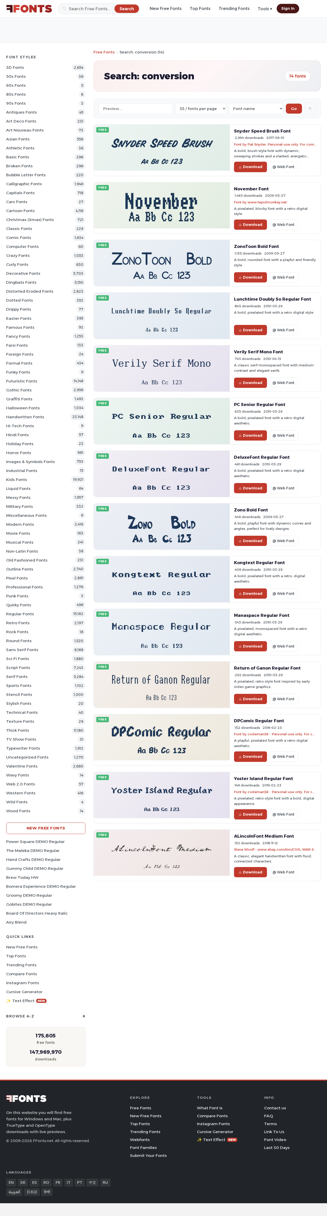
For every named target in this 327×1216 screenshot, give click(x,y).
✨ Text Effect (25, 1000)
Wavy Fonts (17, 775)
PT (79, 1182)
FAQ (268, 1115)
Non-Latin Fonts (22, 551)
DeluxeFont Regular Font (262, 457)
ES (34, 1182)
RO (46, 1182)
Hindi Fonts (17, 434)
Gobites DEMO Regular (29, 904)
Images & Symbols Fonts (30, 461)
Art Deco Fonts (21, 121)
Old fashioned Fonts (27, 560)
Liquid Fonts (18, 488)
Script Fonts (18, 667)
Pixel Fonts (17, 578)
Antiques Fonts (21, 112)
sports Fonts (18, 685)
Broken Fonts (19, 165)
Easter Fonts (18, 318)
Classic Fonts (19, 228)
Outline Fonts (19, 569)
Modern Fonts (20, 524)
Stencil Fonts (19, 694)
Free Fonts (104, 52)
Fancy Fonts (18, 336)
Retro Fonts (18, 622)
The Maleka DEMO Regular (33, 850)
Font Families (143, 1147)
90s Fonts (16, 103)
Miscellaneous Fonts (26, 515)
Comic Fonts (18, 237)
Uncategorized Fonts (27, 757)
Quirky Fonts (18, 604)
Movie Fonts (18, 533)
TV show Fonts (21, 739)
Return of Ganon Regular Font (267, 668)
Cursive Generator (24, 991)
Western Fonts (21, 793)
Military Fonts (19, 506)
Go (294, 108)
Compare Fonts (21, 973)
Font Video (275, 1139)
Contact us (275, 1107)
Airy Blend (16, 922)
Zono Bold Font (251, 509)
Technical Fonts (22, 712)
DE (23, 1182)
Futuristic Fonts (21, 381)
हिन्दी (47, 1192)
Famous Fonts (20, 327)
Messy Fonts (18, 497)
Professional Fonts (24, 587)
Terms (270, 1123)
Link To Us (274, 1131)
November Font (251, 188)
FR (58, 1182)
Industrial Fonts (21, 470)
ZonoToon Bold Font (256, 246)
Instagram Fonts (22, 982)
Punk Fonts (17, 596)
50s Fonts (16, 76)
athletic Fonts (20, 148)
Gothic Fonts (19, 390)
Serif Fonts (17, 676)
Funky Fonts (18, 372)
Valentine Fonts (22, 766)
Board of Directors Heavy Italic (37, 913)
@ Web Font (283, 167)
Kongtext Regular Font (259, 562)
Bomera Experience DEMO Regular (41, 886)
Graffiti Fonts (19, 399)
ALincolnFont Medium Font (264, 836)
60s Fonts (16, 85)
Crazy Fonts (18, 255)
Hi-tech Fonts (20, 425)
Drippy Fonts (18, 309)
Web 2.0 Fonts (20, 784)
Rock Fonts (17, 631)
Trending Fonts (234, 8)
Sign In (288, 8)
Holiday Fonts (19, 443)
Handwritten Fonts (25, 416)
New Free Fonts (166, 8)
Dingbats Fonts (21, 282)
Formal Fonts (19, 363)
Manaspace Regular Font (261, 615)
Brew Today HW (22, 877)
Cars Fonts (16, 201)
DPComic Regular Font (259, 720)
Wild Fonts (17, 801)
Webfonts (140, 1139)
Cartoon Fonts (20, 210)
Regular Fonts (20, 613)
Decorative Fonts (23, 273)
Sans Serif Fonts (22, 649)
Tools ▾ (265, 8)
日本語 (32, 1192)
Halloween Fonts (23, 408)
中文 (92, 1182)
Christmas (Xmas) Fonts (30, 219)
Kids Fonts (16, 479)
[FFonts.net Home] (29, 9)
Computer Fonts (22, 246)
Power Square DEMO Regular (35, 841)
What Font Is (210, 1107)
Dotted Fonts (19, 300)
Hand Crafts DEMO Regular (33, 859)
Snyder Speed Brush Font (262, 131)
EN (11, 1182)
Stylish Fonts (18, 703)
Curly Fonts (17, 264)
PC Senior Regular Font (259, 404)
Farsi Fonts (17, 345)
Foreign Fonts (19, 354)
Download (252, 167)
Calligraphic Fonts (24, 183)
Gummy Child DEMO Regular (34, 868)
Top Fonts (200, 8)
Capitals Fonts (20, 192)
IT (69, 1182)
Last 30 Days (277, 1147)
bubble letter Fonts (26, 174)
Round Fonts (19, 640)
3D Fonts (15, 67)
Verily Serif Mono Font (258, 351)
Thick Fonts (17, 730)
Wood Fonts (18, 810)
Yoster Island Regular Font (263, 778)
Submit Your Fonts (148, 1155)
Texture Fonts (20, 721)
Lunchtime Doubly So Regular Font (272, 299)
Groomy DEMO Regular (29, 895)
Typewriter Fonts (23, 748)
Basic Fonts (17, 157)
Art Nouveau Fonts (25, 130)
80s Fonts (16, 94)
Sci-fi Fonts (17, 658)
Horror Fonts (18, 452)
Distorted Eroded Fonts (29, 291)
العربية (14, 1192)
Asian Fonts (18, 139)
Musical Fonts (19, 542)
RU (105, 1182)
